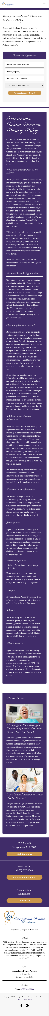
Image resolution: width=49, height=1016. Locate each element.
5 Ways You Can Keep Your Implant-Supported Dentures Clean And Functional (24, 729)
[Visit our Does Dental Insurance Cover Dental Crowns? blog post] (24, 792)
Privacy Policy (21, 999)
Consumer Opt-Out (16, 560)
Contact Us (24, 900)
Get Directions (24, 854)
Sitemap (29, 999)
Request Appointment (24, 877)
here (19, 317)
